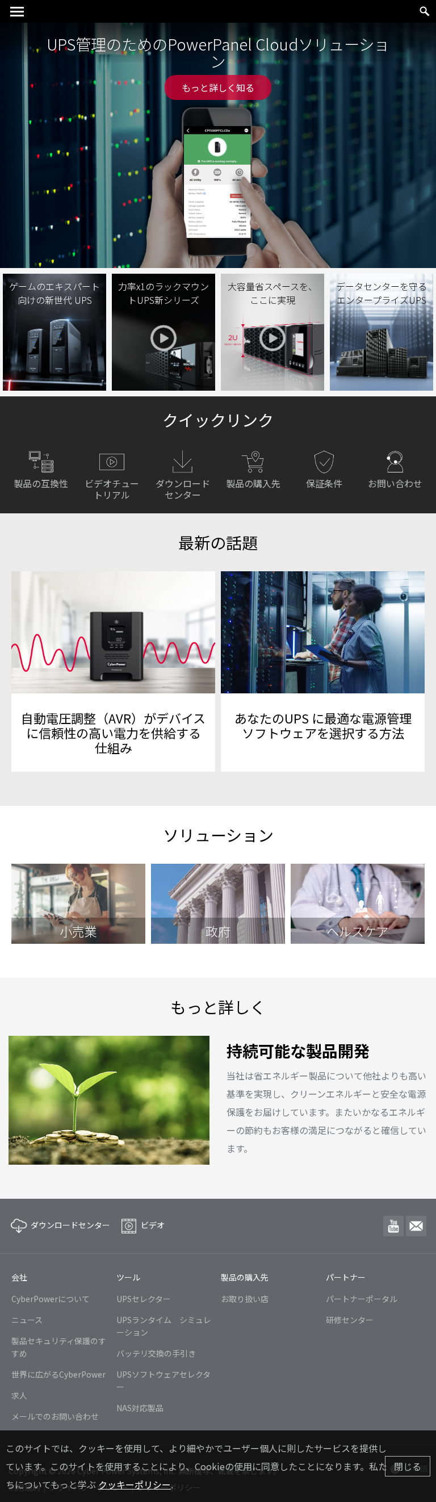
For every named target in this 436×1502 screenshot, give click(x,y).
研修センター (350, 1319)
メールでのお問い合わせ (55, 1416)
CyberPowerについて (50, 1298)
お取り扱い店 (245, 1298)
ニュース (27, 1319)
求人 (19, 1395)
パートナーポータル (361, 1298)
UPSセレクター (143, 1298)
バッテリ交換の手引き (156, 1353)
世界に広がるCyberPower (58, 1374)
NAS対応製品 (140, 1407)
